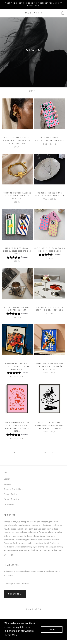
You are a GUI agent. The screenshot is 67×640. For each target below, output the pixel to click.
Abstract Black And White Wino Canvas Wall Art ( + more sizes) (50, 425)
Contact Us (9, 504)
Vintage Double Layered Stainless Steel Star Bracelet (17, 196)
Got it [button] (52, 629)
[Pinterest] (12, 555)
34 (45, 452)
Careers (7, 483)
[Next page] (52, 452)
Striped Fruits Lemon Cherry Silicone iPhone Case (17, 251)
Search (7, 478)
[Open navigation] (4, 13)
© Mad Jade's (33, 609)
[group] (17, 258)
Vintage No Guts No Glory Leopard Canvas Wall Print (17, 366)
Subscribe (14, 593)
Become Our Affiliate (13, 489)
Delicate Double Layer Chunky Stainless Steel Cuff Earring (17, 140)
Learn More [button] (11, 635)
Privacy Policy (10, 494)
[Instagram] (5, 555)
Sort (32, 91)
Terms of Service (11, 499)
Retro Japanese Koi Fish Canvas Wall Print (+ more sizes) (50, 366)
